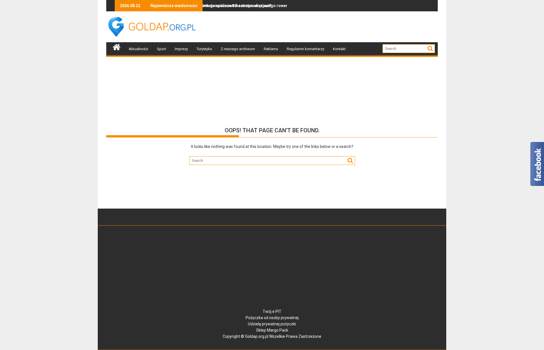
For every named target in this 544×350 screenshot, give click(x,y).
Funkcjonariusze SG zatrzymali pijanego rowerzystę (241, 5)
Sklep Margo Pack (272, 330)
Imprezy (181, 49)
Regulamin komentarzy (305, 49)
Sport (161, 49)
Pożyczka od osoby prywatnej (272, 317)
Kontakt (339, 49)
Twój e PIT (272, 311)
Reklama (271, 49)
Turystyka (204, 49)
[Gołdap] (116, 46)
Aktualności (138, 49)
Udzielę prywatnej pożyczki (272, 324)
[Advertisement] (334, 27)
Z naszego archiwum (238, 49)
